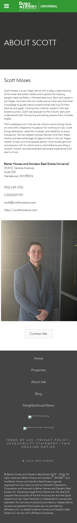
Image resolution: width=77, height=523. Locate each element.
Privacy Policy (52, 440)
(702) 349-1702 (13, 187)
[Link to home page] (38, 6)
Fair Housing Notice (46, 445)
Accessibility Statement (32, 443)
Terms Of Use (20, 440)
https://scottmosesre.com (20, 210)
